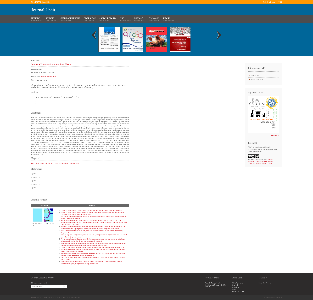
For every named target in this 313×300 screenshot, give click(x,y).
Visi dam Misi (255, 75)
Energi (56, 163)
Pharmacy (154, 18)
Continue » (275, 135)
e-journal (272, 2)
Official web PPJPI (238, 291)
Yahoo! (49, 76)
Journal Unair (43, 9)
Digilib (234, 289)
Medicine (35, 18)
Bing (54, 76)
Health (166, 18)
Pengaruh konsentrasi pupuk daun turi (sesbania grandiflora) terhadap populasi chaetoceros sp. (93, 247)
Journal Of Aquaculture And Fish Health (51, 64)
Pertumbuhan (63, 163)
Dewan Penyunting (257, 79)
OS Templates (277, 297)
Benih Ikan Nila (74, 163)
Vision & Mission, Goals (212, 283)
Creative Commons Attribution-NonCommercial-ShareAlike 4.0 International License (261, 161)
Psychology (90, 18)
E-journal (235, 285)
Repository (235, 287)
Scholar (43, 76)
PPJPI (280, 2)
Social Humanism (108, 18)
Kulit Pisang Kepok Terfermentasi (42, 163)
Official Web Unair (238, 283)
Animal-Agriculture (70, 18)
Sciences (50, 18)
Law (122, 18)
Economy (138, 18)
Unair (264, 2)
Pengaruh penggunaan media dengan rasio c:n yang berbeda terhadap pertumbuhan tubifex (91, 210)
